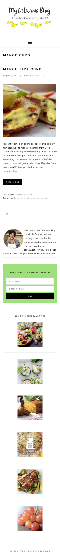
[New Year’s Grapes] (30, 530)
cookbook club (23, 198)
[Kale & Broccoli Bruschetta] (30, 346)
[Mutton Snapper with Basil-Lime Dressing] (30, 493)
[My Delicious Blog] (30, 34)
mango (34, 198)
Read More (12, 182)
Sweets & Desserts (23, 195)
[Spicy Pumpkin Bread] (30, 419)
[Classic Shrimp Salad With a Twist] (30, 382)
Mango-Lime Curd (22, 69)
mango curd (43, 198)
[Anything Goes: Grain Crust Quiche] (30, 456)
